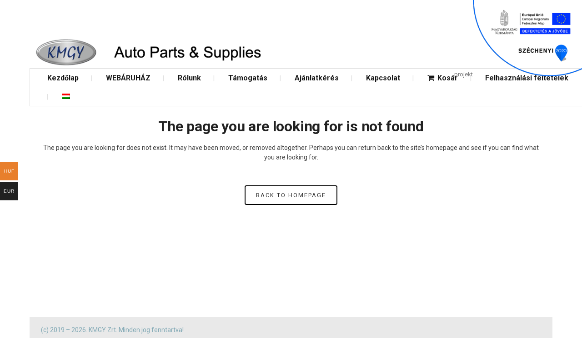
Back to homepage (291, 195)
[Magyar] (66, 96)
